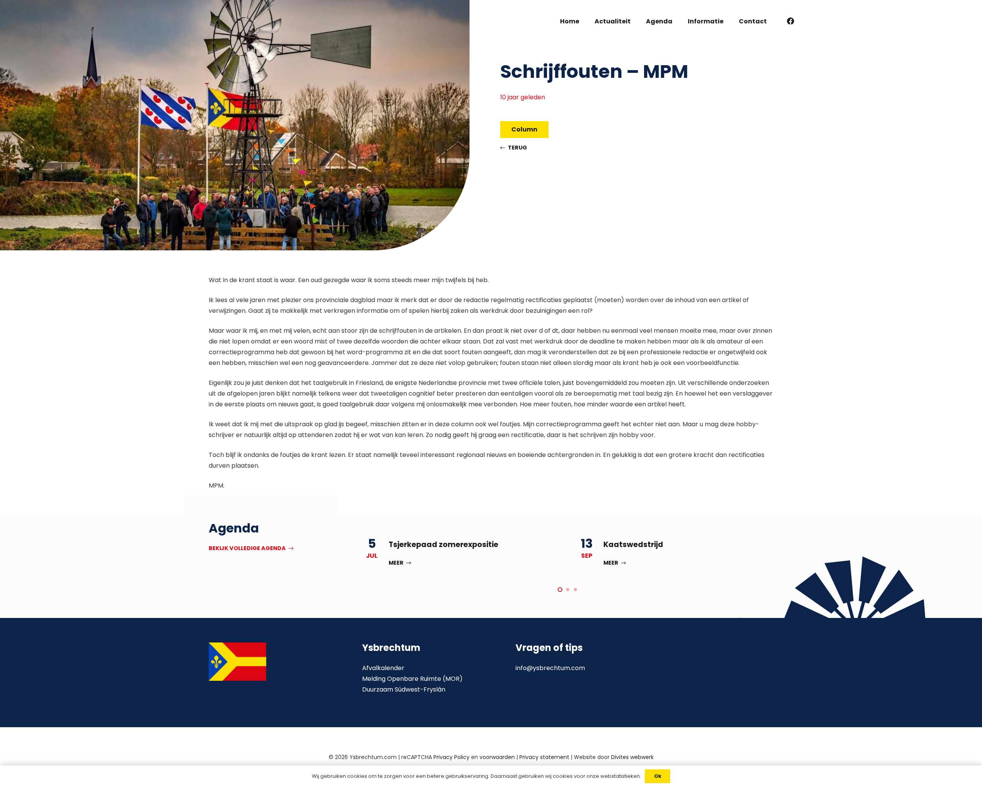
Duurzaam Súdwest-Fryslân (403, 689)
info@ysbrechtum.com (550, 668)
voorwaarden (497, 757)
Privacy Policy (451, 757)
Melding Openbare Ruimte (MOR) (412, 678)
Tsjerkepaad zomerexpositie (443, 544)
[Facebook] (790, 21)
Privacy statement (544, 757)
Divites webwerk (632, 757)
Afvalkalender (383, 668)
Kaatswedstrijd (633, 544)
